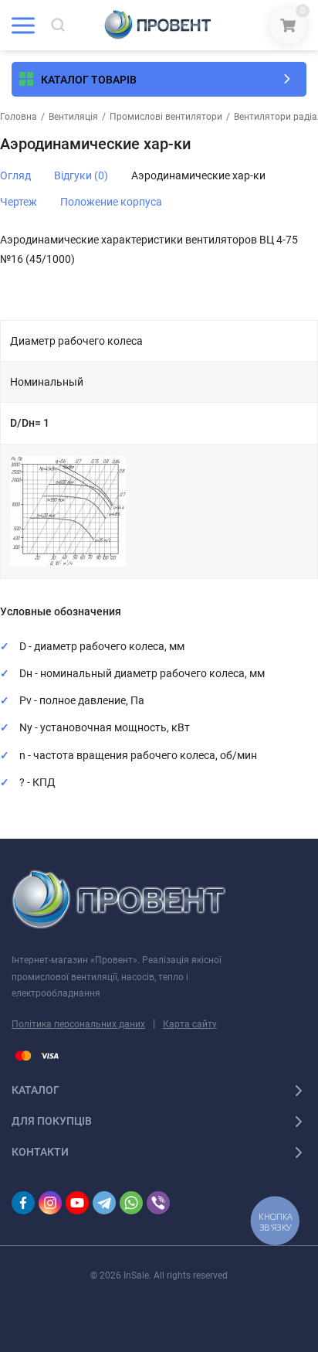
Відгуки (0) (81, 175)
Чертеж (18, 201)
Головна (18, 116)
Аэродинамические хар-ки (198, 175)
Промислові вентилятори (166, 116)
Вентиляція (73, 116)
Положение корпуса (111, 201)
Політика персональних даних (78, 1024)
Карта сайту (190, 1024)
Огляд (15, 175)
